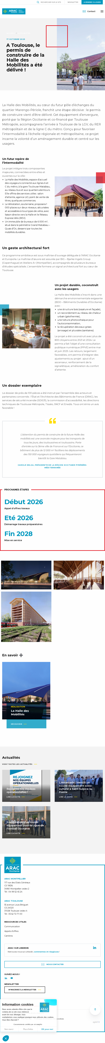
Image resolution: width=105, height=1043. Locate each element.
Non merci (12, 1029)
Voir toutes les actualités (17, 764)
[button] (5, 1038)
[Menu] (102, 11)
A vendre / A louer (92, 2)
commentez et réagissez (46, 952)
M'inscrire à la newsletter (22, 990)
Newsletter (73, 2)
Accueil (11, 33)
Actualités (24, 33)
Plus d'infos (31, 1029)
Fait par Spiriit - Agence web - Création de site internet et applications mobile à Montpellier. (96, 1022)
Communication (12, 926)
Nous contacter (55, 964)
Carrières (8, 936)
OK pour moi (50, 1029)
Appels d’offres (11, 931)
